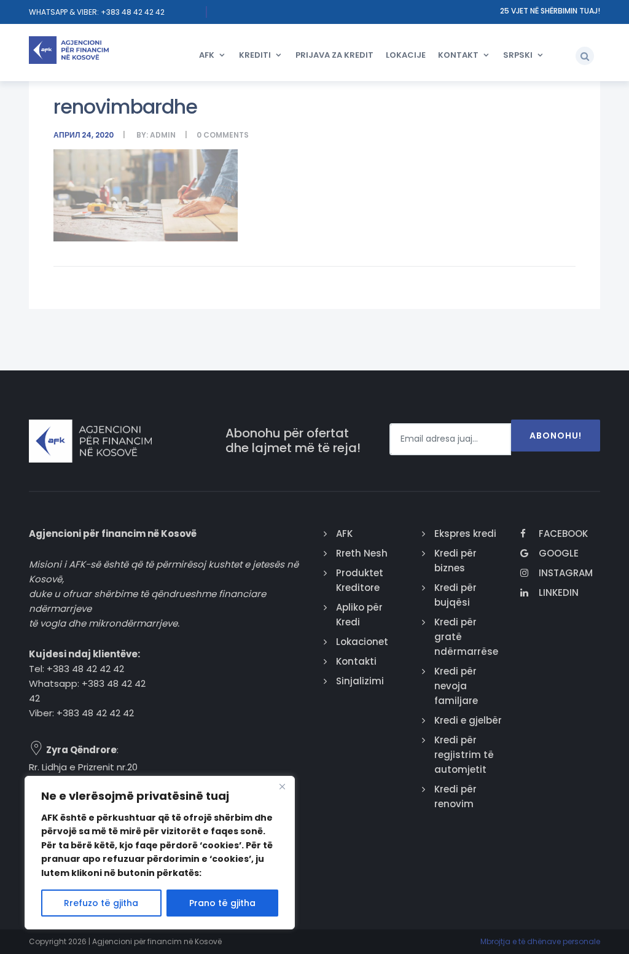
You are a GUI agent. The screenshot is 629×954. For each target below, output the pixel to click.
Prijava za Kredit (334, 55)
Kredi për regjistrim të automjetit (464, 754)
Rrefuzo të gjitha (101, 903)
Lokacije (406, 55)
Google (559, 553)
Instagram (566, 572)
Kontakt (458, 55)
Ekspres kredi (465, 533)
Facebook (563, 533)
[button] (585, 56)
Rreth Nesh (362, 553)
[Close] (282, 786)
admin (163, 135)
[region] (160, 852)
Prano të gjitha (222, 903)
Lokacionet (362, 641)
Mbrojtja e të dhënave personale (540, 941)
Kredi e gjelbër (468, 720)
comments (226, 135)
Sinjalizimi (360, 680)
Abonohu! (555, 435)
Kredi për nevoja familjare (456, 686)
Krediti (255, 55)
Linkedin (559, 592)
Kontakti (356, 661)
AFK (206, 55)
